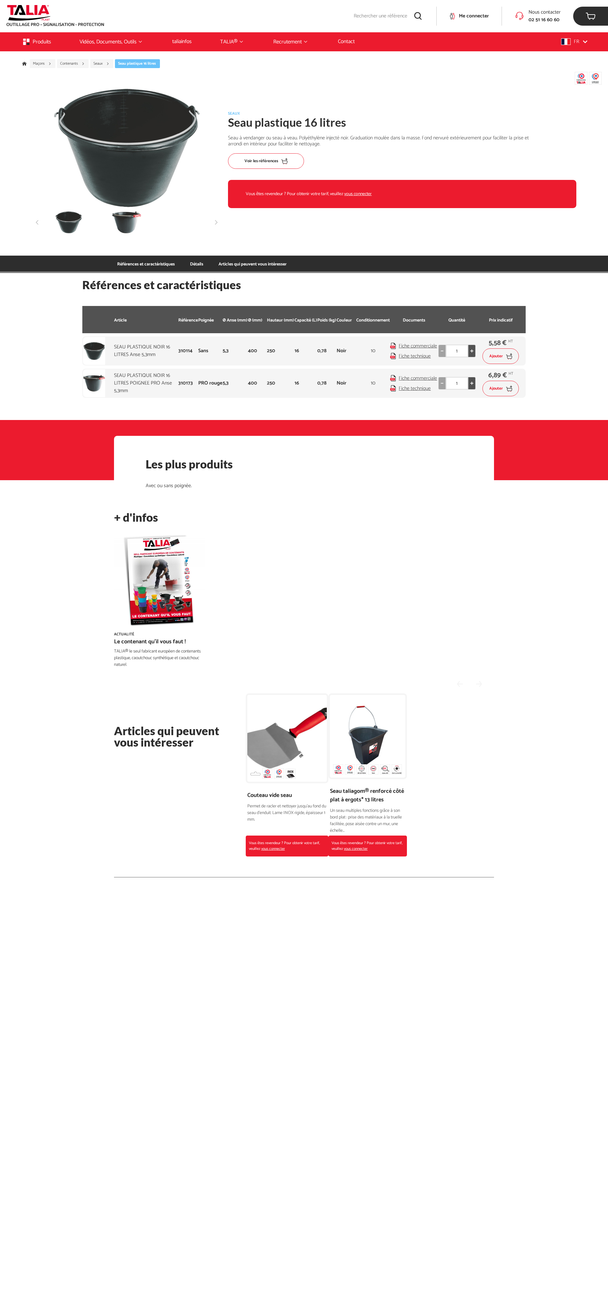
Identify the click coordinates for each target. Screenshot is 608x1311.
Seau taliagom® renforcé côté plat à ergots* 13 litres (367, 795)
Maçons (39, 64)
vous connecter (358, 194)
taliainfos (182, 41)
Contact (346, 41)
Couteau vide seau (269, 795)
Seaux (98, 64)
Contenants (69, 64)
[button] (574, 41)
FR (576, 41)
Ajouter (496, 356)
